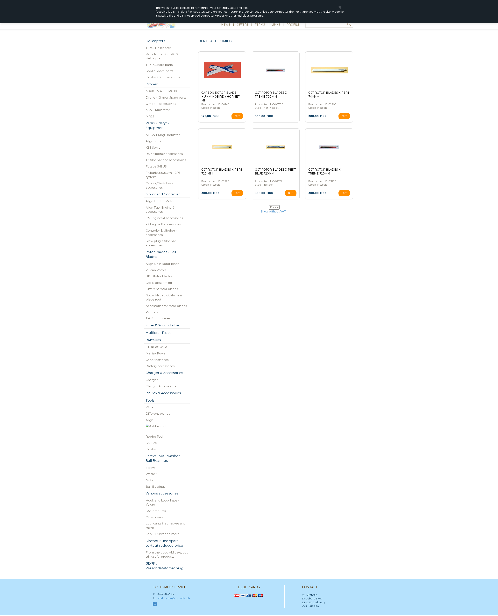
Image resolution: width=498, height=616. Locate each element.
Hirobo (151, 449)
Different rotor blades (162, 289)
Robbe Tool (154, 436)
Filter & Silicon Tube (162, 325)
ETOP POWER (156, 347)
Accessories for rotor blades (166, 306)
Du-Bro (151, 443)
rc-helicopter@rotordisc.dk (172, 598)
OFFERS (242, 24)
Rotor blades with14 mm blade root (164, 297)
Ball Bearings (155, 486)
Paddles (152, 312)
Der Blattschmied (159, 283)
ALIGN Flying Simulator (163, 135)
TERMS (260, 24)
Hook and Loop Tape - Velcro (162, 502)
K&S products (156, 511)
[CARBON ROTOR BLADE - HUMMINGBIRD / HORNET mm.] (222, 70)
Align (149, 420)
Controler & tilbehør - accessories (161, 232)
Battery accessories (160, 366)
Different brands (158, 413)
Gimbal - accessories (161, 104)
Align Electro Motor (160, 201)
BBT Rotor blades (159, 276)
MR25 (150, 116)
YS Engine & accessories (163, 224)
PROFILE (293, 24)
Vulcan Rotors (156, 270)
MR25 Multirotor (158, 110)
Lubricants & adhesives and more (166, 525)
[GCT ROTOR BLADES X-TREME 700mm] (275, 70)
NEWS (225, 24)
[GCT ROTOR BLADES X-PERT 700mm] (329, 70)
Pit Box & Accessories (163, 393)
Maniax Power (156, 353)
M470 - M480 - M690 (161, 91)
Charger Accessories (161, 386)
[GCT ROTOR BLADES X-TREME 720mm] (329, 147)
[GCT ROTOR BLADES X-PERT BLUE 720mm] (275, 147)
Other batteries (157, 360)
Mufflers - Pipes (158, 333)
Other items (154, 517)
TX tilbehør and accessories (166, 160)
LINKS (275, 24)
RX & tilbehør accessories (164, 154)
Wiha (149, 407)
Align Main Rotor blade (163, 264)
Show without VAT (273, 211)
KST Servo (153, 147)
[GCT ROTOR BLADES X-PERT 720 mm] (222, 147)
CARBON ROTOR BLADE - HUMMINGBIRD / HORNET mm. (220, 96)
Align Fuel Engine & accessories (160, 209)
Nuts (149, 480)
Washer (151, 474)
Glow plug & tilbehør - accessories (162, 243)
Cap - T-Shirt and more (162, 534)
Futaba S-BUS (156, 166)
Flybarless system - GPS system (163, 175)
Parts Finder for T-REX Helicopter (162, 56)
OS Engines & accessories (164, 218)
